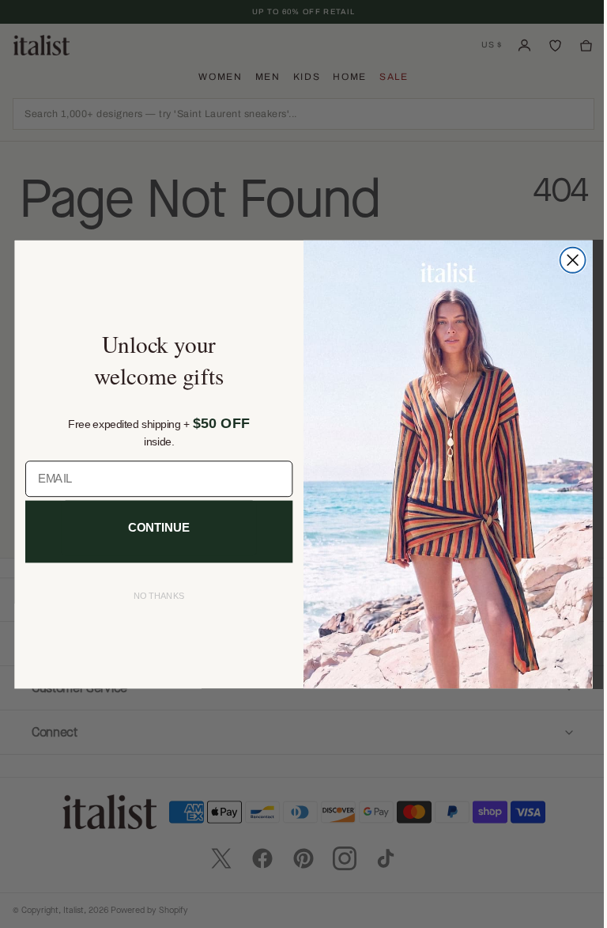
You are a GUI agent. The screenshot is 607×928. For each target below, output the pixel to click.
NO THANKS (153, 596)
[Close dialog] (566, 259)
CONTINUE (153, 527)
